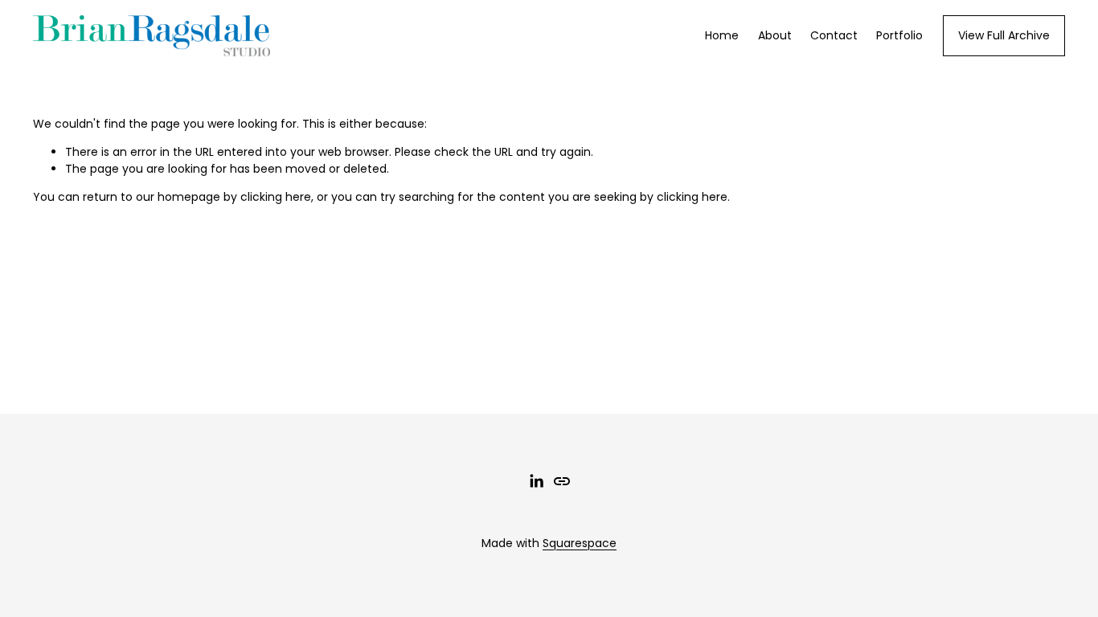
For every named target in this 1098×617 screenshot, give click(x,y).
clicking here (275, 197)
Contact (834, 35)
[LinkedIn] (536, 481)
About (775, 35)
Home (722, 35)
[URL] (562, 481)
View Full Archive (1004, 35)
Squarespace (580, 543)
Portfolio (899, 35)
